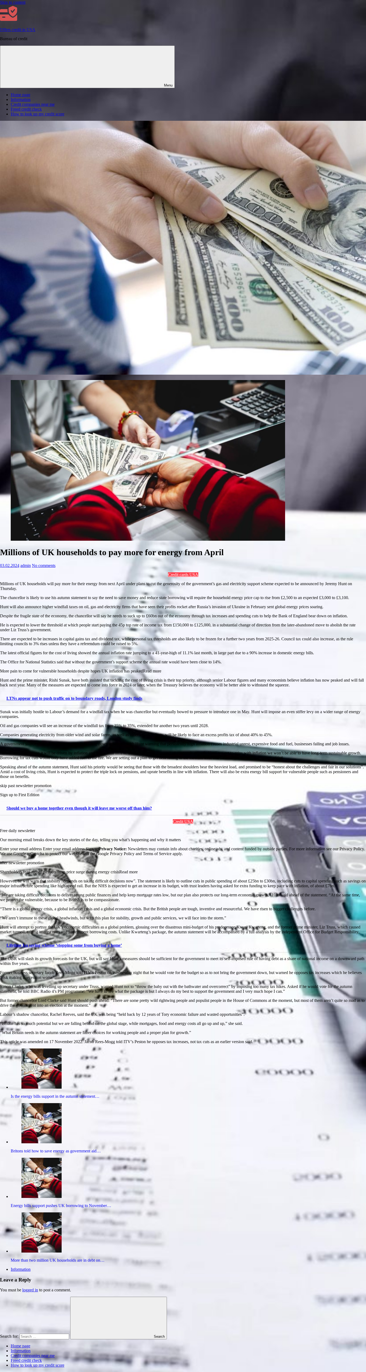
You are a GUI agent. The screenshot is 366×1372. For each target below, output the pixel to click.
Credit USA (183, 821)
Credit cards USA (183, 574)
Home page (20, 94)
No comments (43, 565)
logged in (30, 1290)
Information (21, 99)
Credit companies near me (33, 104)
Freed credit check (26, 109)
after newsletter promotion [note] (22, 862)
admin (25, 565)
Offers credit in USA (17, 29)
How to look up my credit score (37, 114)
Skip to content (12, 2)
